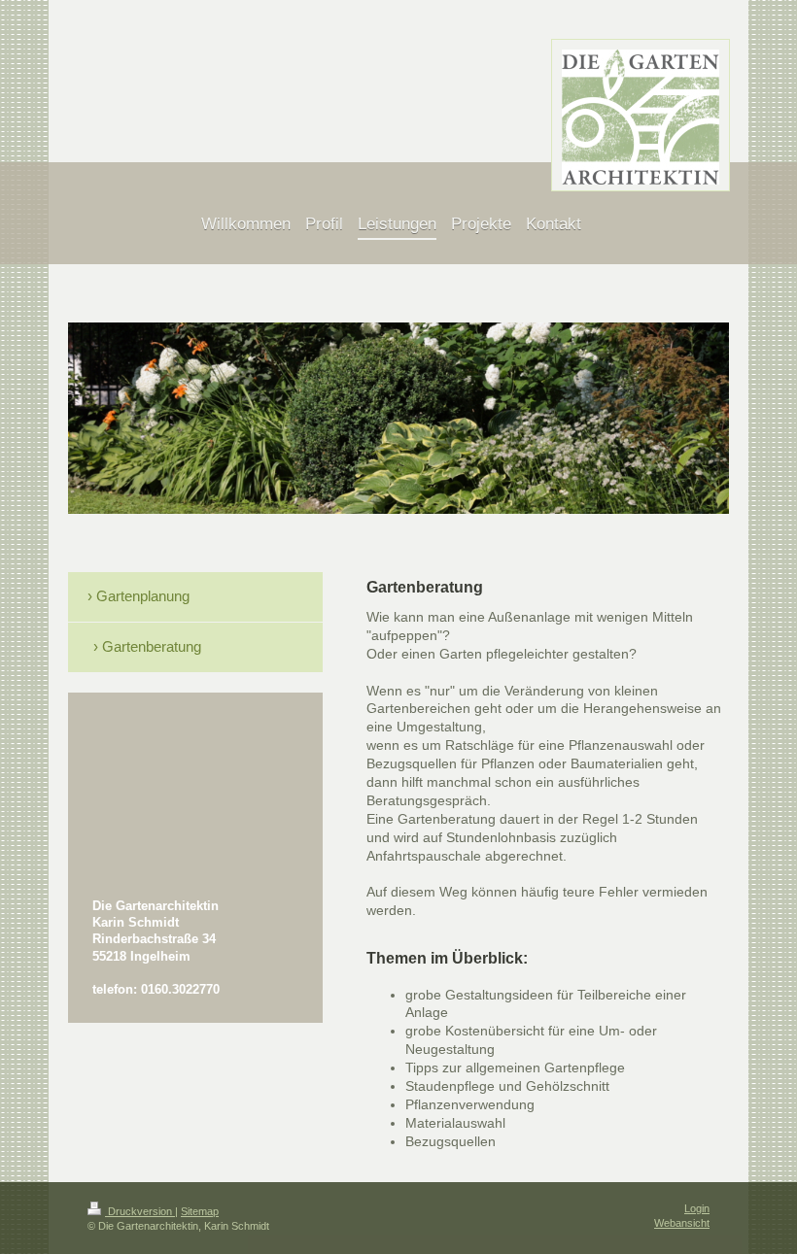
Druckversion (140, 1211)
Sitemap (200, 1211)
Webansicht (682, 1223)
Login (697, 1208)
